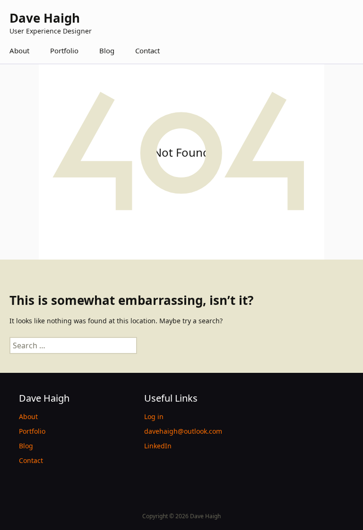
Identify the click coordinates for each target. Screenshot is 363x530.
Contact (147, 50)
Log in (154, 416)
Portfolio (64, 50)
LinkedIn (158, 445)
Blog (106, 50)
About (19, 50)
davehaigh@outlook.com (183, 431)
